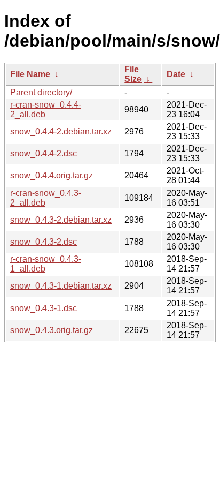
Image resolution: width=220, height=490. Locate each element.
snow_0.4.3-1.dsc (43, 308)
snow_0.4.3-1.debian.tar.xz (61, 285)
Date (176, 74)
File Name (30, 74)
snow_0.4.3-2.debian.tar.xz (61, 219)
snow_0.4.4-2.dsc (43, 153)
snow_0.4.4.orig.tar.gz (51, 175)
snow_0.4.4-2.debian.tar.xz (61, 131)
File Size (133, 74)
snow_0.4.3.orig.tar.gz (51, 330)
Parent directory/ (41, 92)
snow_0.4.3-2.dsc (43, 241)
